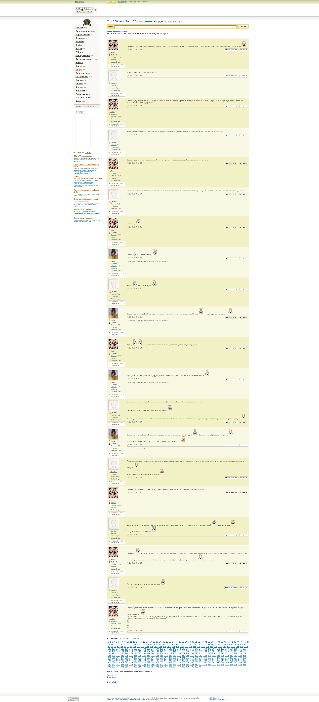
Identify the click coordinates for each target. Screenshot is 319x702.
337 (192, 662)
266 (161, 658)
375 (218, 664)
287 (113, 660)
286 (109, 660)
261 (139, 658)
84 (225, 644)
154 (231, 649)
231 (148, 656)
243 (200, 656)
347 (235, 662)
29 (189, 642)
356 (135, 664)
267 (166, 658)
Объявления (82, 77)
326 (144, 662)
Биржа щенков (83, 35)
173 (174, 651)
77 (202, 644)
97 (128, 647)
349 (244, 662)
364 (170, 664)
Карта (78, 101)
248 (222, 656)
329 (157, 662)
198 (144, 653)
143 (183, 649)
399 (183, 667)
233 (157, 656)
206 (179, 653)
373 (209, 664)
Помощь (225, 699)
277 (209, 658)
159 (113, 651)
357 (139, 664)
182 (214, 651)
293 (139, 660)
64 (160, 644)
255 (113, 658)
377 (227, 664)
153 (227, 649)
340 (205, 662)
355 (131, 664)
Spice (113, 52)
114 (198, 647)
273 (192, 658)
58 (141, 644)
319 (113, 662)
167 (148, 651)
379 (235, 664)
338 (196, 662)
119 (220, 647)
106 (164, 647)
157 (244, 649)
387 (131, 667)
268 (170, 658)
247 (218, 656)
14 (140, 642)
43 (235, 642)
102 (147, 647)
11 (131, 642)
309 (209, 660)
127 (113, 649)
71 (183, 644)
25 (176, 642)
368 (187, 664)
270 (179, 658)
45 (241, 642)
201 (157, 653)
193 (122, 653)
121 (228, 647)
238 (179, 656)
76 (199, 644)
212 (205, 653)
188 (240, 651)
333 (174, 662)
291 (131, 660)
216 (222, 653)
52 (121, 644)
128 (118, 649)
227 (131, 656)
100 (138, 647)
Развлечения (82, 94)
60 (147, 644)
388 (135, 667)
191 (113, 653)
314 (231, 660)
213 (209, 653)
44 (238, 642)
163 (131, 651)
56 (134, 644)
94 (118, 647)
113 (194, 647)
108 (173, 647)
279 (218, 658)
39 (222, 642)
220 (240, 653)
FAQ (93, 106)
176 (187, 651)
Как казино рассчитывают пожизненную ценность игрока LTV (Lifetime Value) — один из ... (86, 159)
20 (160, 642)
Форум (79, 70)
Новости (80, 80)
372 (205, 664)
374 (214, 664)
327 (148, 662)
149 (209, 649)
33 (202, 642)
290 (126, 660)
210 (196, 653)
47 (248, 642)
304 (187, 660)
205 (174, 653)
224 (118, 656)
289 (122, 660)
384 (118, 667)
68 (173, 644)
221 (244, 653)
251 (235, 656)
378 (231, 664)
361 (157, 664)
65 (164, 644)
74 (193, 644)
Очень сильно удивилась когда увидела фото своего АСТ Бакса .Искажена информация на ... (86, 204)
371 (200, 664)
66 (167, 644)
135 (148, 649)
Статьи (79, 83)
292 (135, 660)
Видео (79, 49)
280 (222, 658)
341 (209, 662)
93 (115, 647)
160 (118, 651)
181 (209, 651)
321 (122, 662)
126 (109, 649)
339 (200, 662)
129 (122, 649)
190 (109, 653)
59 (144, 644)
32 (199, 642)
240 (187, 656)
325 (139, 662)
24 (173, 642)
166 (144, 651)
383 (113, 667)
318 (109, 662)
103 (151, 647)
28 (186, 642)
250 (231, 656)
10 (128, 642)
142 (179, 649)
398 (179, 667)
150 (214, 649)
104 (156, 647)
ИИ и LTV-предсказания (83, 156)
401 (192, 667)
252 (240, 656)
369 (192, 664)
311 (218, 660)
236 (170, 656)
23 (170, 642)
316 (240, 660)
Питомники (81, 73)
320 (118, 662)
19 (157, 642)
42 (232, 642)
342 (214, 662)
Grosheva (114, 83)
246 (214, 656)
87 (235, 644)
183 (218, 651)
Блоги (79, 66)
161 (122, 651)
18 (154, 642)
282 (231, 658)
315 (235, 660)
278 (214, 658)
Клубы (79, 45)
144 (187, 649)
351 (113, 664)
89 (241, 644)
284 (240, 658)
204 (170, 653)
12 (134, 642)
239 (183, 656)
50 (115, 644)
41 (228, 642)
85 (228, 644)
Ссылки (218, 699)
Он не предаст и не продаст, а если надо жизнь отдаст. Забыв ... (86, 194)
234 (161, 656)
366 (179, 664)
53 (125, 644)
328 (153, 662)
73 (190, 644)
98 (131, 647)
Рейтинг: (114, 57)
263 (148, 658)
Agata (113, 261)
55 (131, 644)
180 (205, 651)
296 (153, 660)
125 (246, 647)
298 (161, 660)
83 (222, 644)
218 (231, 653)
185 (227, 651)
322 (126, 662)
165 (139, 651)
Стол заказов (82, 31)
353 (122, 664)
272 (187, 658)
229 (139, 656)
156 (240, 649)
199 (148, 653)
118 (215, 647)
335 (183, 662)
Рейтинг (80, 52)
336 (187, 662)
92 (112, 647)
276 (205, 658)
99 (134, 647)
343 (218, 662)
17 (151, 642)
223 (113, 656)
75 (196, 644)
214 (213, 653)
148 (205, 649)
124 (241, 647)
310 (214, 660)
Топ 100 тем (115, 21)
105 (160, 647)
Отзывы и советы (84, 59)
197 (139, 653)
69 (177, 644)
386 (126, 667)
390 (144, 667)
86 (232, 644)
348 (240, 662)
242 (196, 656)
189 (244, 651)
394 (161, 667)
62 (154, 644)
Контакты (86, 106)
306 (196, 660)
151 (218, 649)
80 (212, 644)
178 (196, 651)
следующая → (137, 638)
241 (192, 656)
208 (187, 653)
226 (126, 656)
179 (200, 651)
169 (157, 651)
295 (148, 660)
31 (196, 642)
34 (206, 642)
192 (118, 653)
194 (126, 653)
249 (227, 656)
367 (183, 664)
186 (231, 651)
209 (192, 653)
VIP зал (79, 63)
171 (166, 651)
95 (121, 647)
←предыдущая (124, 638)
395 (166, 667)
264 (153, 658)
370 (196, 664)
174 (179, 651)
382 (109, 667)
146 (196, 649)
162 (126, 651)
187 (235, 651)
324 (135, 662)
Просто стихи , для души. (84, 209)
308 (205, 660)
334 (179, 662)
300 (170, 660)
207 (183, 653)
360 (153, 664)
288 (118, 660)
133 (139, 649)
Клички (79, 87)
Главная (78, 106)
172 (170, 651)
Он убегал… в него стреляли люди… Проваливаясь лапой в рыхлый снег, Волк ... (87, 213)
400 (187, 667)
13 (137, 642)
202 (161, 653)
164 (135, 651)
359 (148, 664)
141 (174, 649)
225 (122, 656)
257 (122, 658)
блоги (88, 152)
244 (205, 656)
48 (109, 644)
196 (135, 653)
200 (153, 653)
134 (144, 649)
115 (203, 647)
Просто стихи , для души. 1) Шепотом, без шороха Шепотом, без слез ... (87, 220)
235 (166, 656)
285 (244, 658)
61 (151, 644)
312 (222, 660)
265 (157, 658)
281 (227, 658)
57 (138, 644)
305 (192, 660)
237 (174, 656)
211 (200, 653)
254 (109, 658)
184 (222, 651)
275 (200, 658)
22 (167, 642)
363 (166, 664)
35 (209, 642)
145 (192, 649)
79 (209, 644)
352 (118, 664)
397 (174, 667)
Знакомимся (174, 21)
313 (227, 660)
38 (219, 642)
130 (126, 649)
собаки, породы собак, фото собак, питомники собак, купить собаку (128, 698)
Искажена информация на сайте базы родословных (86, 200)
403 (200, 667)
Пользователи (83, 97)
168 (153, 651)
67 (170, 644)
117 (211, 647)
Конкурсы (80, 38)
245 (209, 656)
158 (109, 651)
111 (186, 647)
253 (244, 656)
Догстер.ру (217, 698)
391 (148, 667)
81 (215, 644)
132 (135, 649)
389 (139, 667)
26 (180, 642)
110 (182, 647)
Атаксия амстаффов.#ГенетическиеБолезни (88, 177)
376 (222, 664)
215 (218, 653)
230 (144, 656)
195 (131, 653)
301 (174, 660)
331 (166, 662)
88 (238, 644)
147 (200, 649)
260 (135, 658)
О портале (80, 1)
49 (112, 644)
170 (161, 651)
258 (126, 658)
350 (109, 664)
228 (135, 656)
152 (222, 649)
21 (163, 642)
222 (109, 656)
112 (190, 647)
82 (219, 644)
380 (240, 664)
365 (174, 664)
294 (144, 660)
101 (142, 647)
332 (170, 662)
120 (224, 647)
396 (170, 667)
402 (196, 667)
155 (235, 649)
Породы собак (83, 56)
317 (244, 660)
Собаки (79, 28)
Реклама (80, 42)
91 (109, 647)
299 (166, 660)
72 (186, 644)
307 (200, 660)
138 (161, 649)
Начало (110, 675)
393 (157, 667)
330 (161, 662)
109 (177, 647)
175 (183, 651)
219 (235, 653)
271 (183, 658)
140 (170, 649)
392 (153, 667)
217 (227, 653)
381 (244, 664)
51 (118, 644)
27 (183, 642)
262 (144, 658)
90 (245, 644)
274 (196, 658)
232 (153, 656)
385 (122, 667)
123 (237, 647)
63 (157, 644)
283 (235, 658)
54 (128, 644)
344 (222, 662)
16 (147, 642)
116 (207, 647)
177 (192, 651)
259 (131, 658)
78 (206, 644)
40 (225, 642)
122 (233, 647)
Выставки (80, 90)
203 (166, 653)
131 (131, 649)
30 (193, 642)
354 (126, 664)
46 (244, 642)
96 (125, 647)
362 (161, 664)
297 (157, 660)
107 (169, 647)
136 (153, 649)
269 (174, 658)
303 (183, 660)
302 (179, 660)
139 (166, 649)
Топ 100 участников (138, 21)
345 (227, 662)
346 (231, 662)
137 (157, 649)
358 (144, 664)
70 (180, 644)
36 (212, 642)
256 (118, 658)
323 (131, 662)
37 (215, 642)
